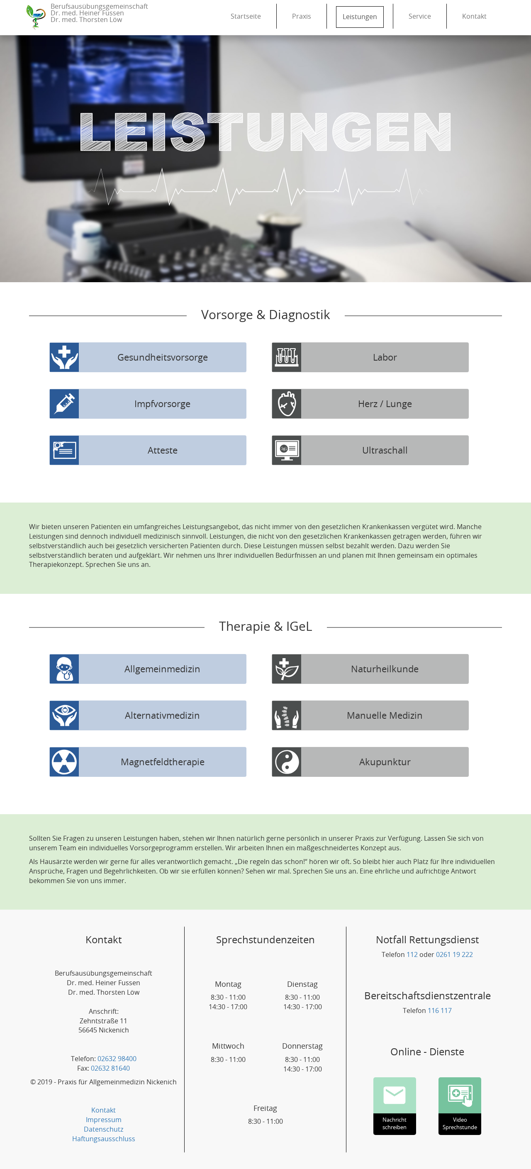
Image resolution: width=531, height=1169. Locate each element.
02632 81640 (110, 1068)
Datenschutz (104, 1129)
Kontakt (474, 16)
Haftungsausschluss (103, 1139)
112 (412, 955)
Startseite (246, 16)
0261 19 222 (454, 955)
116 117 (440, 1011)
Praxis (301, 16)
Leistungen (360, 17)
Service (420, 16)
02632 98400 (116, 1059)
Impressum (104, 1120)
